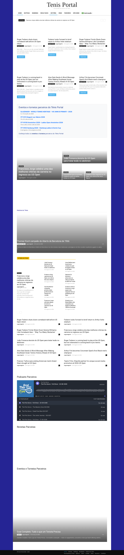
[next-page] (21, 312)
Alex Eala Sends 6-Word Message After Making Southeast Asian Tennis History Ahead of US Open (61, 79)
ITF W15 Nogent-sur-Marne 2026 (32, 117)
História (53, 13)
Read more (21, 56)
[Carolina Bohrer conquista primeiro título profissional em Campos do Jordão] (40, 287)
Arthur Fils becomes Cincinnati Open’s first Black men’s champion (92, 78)
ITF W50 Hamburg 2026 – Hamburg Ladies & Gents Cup (40, 128)
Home (20, 13)
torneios (42, 133)
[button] (105, 13)
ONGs (60, 13)
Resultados (44, 13)
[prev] (102, 20)
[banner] (85, 503)
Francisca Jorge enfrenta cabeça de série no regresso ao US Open (49, 304)
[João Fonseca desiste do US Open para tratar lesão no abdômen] (84, 152)
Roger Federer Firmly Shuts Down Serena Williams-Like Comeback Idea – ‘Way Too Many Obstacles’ (92, 41)
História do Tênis (21, 244)
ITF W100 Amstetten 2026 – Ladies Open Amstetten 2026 (41, 122)
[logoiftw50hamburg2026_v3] (38, 503)
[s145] (85, 482)
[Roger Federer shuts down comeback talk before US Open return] (31, 30)
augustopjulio (27, 46)
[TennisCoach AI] (93, 274)
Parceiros (67, 13)
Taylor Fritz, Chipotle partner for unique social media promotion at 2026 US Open (84, 362)
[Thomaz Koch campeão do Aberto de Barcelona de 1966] (62, 233)
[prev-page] (18, 312)
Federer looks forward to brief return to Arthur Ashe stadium (59, 40)
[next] (104, 20)
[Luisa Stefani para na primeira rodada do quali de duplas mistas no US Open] (73, 172)
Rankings (35, 13)
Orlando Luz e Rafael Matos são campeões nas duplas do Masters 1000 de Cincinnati (70, 304)
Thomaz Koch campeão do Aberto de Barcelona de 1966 (43, 241)
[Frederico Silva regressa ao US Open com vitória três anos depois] (96, 172)
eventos (35, 133)
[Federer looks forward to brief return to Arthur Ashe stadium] (62, 30)
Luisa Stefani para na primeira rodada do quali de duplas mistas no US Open (70, 266)
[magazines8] (62, 448)
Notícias (27, 13)
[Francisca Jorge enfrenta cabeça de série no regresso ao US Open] (40, 301)
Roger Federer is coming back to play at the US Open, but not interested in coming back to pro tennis (29, 80)
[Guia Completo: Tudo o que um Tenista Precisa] (58, 529)
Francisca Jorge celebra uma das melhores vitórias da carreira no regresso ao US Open (50, 20)
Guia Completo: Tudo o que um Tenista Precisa (38, 532)
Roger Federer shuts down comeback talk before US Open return (29, 41)
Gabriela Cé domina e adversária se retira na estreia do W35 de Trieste (70, 278)
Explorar (76, 13)
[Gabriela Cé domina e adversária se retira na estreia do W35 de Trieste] (61, 275)
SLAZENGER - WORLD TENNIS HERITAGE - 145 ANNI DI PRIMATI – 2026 (46, 112)
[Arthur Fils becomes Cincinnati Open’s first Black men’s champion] (93, 68)
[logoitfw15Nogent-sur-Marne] (38, 482)
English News (20, 46)
